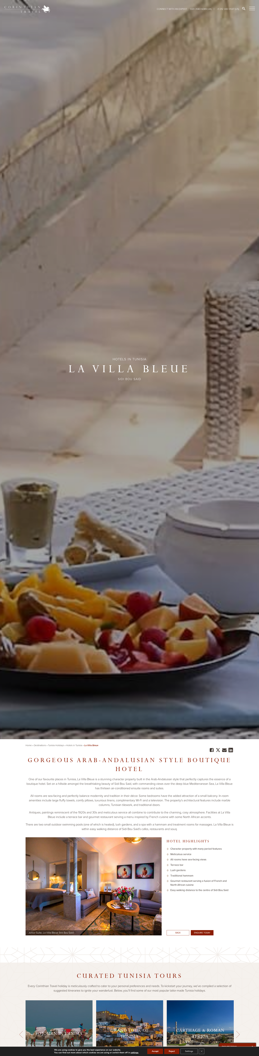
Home (29, 745)
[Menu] (251, 8)
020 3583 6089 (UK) (201, 9)
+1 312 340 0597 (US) (228, 9)
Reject (172, 1051)
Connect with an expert (172, 9)
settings (134, 1052)
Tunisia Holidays (56, 745)
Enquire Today (202, 932)
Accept (155, 1051)
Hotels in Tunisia (74, 745)
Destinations (40, 745)
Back (178, 932)
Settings (189, 1051)
